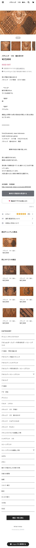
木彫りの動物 (6, 473)
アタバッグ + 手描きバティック (11, 357)
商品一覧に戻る (18, 518)
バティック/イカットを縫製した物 (11, 433)
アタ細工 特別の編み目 (9, 351)
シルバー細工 (6, 485)
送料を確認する (20, 68)
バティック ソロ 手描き (9, 409)
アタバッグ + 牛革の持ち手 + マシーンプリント (16, 368)
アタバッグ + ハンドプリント (10, 363)
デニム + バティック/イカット (10, 336)
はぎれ (4, 456)
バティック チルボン (8, 427)
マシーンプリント (7, 444)
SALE (3, 508)
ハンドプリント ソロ (8, 438)
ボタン (3, 462)
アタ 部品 (5, 392)
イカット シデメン (7, 403)
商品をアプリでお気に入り (19, 201)
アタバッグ (5, 380)
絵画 (3, 479)
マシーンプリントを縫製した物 (11, 450)
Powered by (16, 529)
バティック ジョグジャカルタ (10, 421)
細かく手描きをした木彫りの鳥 (11, 468)
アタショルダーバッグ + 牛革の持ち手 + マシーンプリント (17, 344)
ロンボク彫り (6, 497)
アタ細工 (4, 386)
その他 (4, 503)
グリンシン (5, 398)
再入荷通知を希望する (19, 193)
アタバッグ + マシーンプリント (11, 374)
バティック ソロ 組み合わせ (11, 415)
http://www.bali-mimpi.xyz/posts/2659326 (16, 187)
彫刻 (3, 491)
